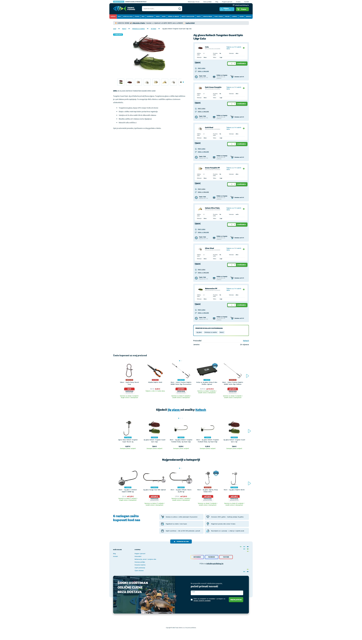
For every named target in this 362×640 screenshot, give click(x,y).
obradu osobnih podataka (202, 600)
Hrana (158, 16)
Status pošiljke (207, 2)
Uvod (114, 29)
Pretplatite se (236, 600)
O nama (238, 2)
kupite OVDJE (190, 23)
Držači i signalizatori (188, 16)
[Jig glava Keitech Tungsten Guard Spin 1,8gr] (121, 82)
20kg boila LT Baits (138, 23)
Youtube (226, 557)
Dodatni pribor (207, 16)
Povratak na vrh (183, 542)
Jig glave (153, 29)
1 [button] (179, 360)
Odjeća (199, 16)
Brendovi (248, 16)
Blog (217, 2)
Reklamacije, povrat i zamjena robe (145, 559)
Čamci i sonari (218, 16)
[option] (120, 82)
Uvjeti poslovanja (140, 568)
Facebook (211, 557)
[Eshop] (124, 8)
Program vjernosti (227, 2)
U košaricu (241, 63)
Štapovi (137, 16)
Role (143, 16)
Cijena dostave (139, 571)
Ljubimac (234, 16)
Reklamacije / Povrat (193, 2)
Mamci (164, 16)
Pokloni (227, 16)
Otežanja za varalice (138, 29)
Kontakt (246, 2)
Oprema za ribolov (173, 16)
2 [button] (181, 360)
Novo (119, 16)
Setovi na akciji (127, 16)
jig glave (174, 409)
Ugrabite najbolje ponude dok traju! (130, 1)
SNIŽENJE (113, 16)
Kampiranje (150, 16)
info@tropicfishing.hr (215, 563)
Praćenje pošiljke (140, 562)
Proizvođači (138, 556)
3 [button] (182, 418)
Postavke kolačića (140, 565)
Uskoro (241, 16)
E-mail (193, 591)
